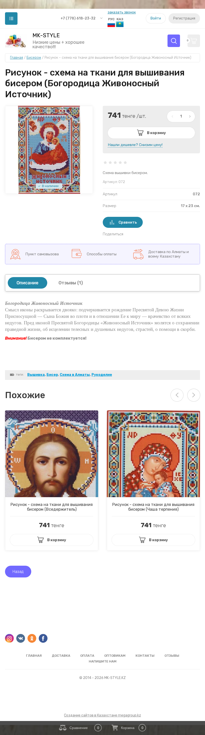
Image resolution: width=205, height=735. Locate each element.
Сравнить (127, 222)
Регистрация (184, 18)
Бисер (52, 375)
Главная (34, 655)
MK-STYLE (46, 35)
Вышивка (36, 375)
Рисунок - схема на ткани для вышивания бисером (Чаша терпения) (153, 507)
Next (194, 395)
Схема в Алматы (75, 375)
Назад (18, 571)
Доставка (61, 655)
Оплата (87, 655)
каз (119, 19)
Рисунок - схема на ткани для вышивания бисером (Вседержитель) (51, 507)
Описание (27, 283)
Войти (155, 18)
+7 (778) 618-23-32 (78, 18)
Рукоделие (102, 375)
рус (111, 19)
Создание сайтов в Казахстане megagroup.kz (102, 715)
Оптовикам (115, 655)
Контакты (145, 655)
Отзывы (171, 655)
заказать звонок (122, 12)
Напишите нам (102, 661)
